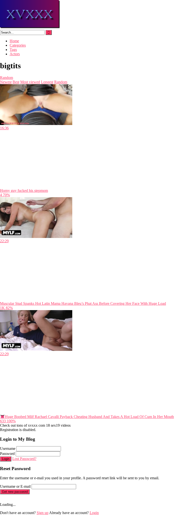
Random (6, 78)
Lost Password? (24, 459)
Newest (6, 82)
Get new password (15, 492)
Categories (18, 45)
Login (5, 459)
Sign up (42, 513)
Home (14, 41)
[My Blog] (30, 28)
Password (7, 454)
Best (16, 82)
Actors (15, 54)
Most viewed (30, 82)
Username (7, 448)
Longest (47, 82)
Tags (13, 50)
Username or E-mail (15, 486)
